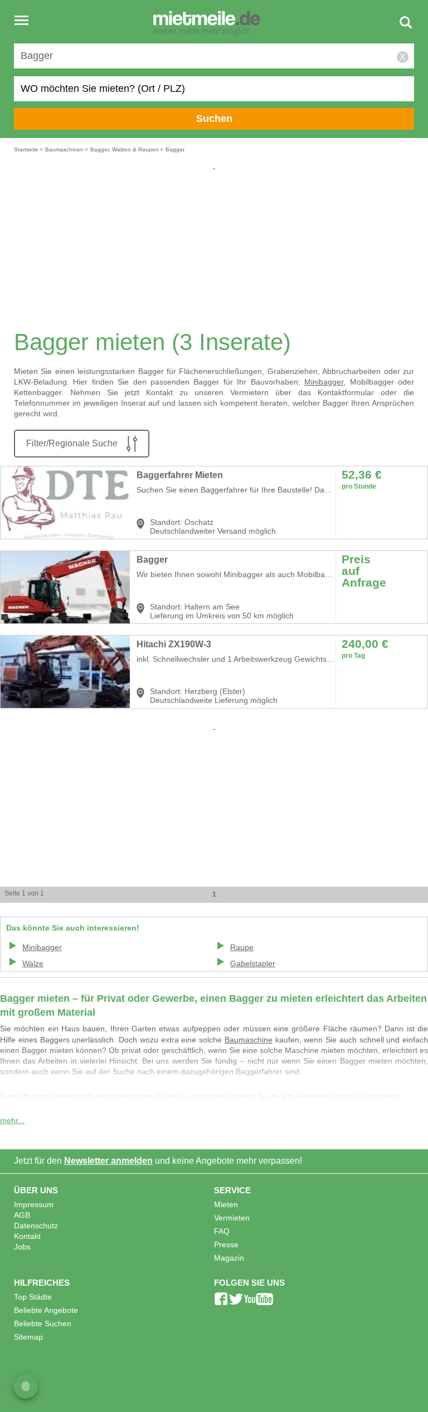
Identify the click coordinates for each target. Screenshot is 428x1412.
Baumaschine (249, 1040)
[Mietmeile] (206, 24)
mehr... (12, 1120)
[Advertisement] (214, 249)
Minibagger (323, 382)
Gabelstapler (252, 964)
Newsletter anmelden (108, 1160)
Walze (32, 964)
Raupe (242, 947)
